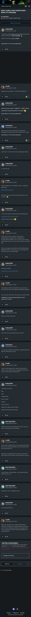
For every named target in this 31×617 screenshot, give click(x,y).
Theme (9, 612)
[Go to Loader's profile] (2, 87)
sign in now (9, 546)
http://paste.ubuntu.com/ (7, 189)
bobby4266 (6, 16)
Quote (6, 49)
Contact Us (16, 612)
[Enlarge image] (21, 35)
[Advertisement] (15, 68)
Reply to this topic (15, 23)
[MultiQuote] (2, 49)
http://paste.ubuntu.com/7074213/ (9, 216)
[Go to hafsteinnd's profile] (2, 126)
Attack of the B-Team (15, 18)
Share (7, 563)
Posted (10, 30)
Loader (7, 86)
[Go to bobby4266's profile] (2, 30)
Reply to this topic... (9, 555)
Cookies (22, 612)
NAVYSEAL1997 (10, 421)
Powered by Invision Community (15, 614)
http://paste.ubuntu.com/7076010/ (9, 271)
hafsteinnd (8, 125)
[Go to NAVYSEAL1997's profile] (2, 422)
